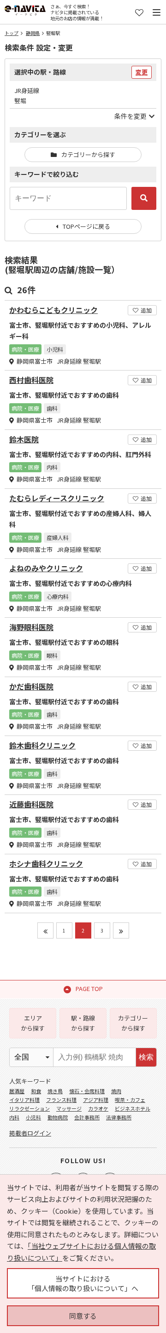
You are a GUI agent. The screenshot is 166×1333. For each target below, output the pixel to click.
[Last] (121, 930)
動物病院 (57, 1117)
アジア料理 (95, 1099)
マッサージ (69, 1108)
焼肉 (116, 1091)
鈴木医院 (24, 439)
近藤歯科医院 (31, 804)
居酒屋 (16, 1091)
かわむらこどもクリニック (53, 310)
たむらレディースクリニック (56, 498)
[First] (45, 930)
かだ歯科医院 (31, 686)
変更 (142, 72)
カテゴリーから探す (88, 154)
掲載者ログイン (30, 1133)
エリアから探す (33, 1023)
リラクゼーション (29, 1108)
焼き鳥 (55, 1091)
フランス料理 (61, 1099)
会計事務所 (87, 1117)
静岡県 (33, 32)
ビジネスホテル (132, 1108)
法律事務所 (118, 1117)
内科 (14, 1117)
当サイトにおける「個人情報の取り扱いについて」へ (83, 1283)
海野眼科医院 (31, 627)
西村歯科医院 (31, 380)
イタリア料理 (24, 1099)
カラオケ (98, 1108)
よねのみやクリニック (46, 568)
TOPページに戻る (86, 226)
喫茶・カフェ (130, 1099)
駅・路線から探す (83, 1023)
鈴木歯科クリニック (42, 745)
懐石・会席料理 (87, 1091)
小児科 (33, 1117)
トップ (11, 32)
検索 (146, 1057)
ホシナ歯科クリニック (46, 864)
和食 (36, 1091)
